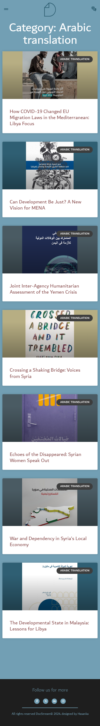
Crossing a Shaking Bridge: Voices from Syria (45, 373)
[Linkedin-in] (54, 701)
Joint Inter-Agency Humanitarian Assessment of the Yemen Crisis (44, 289)
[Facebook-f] (37, 701)
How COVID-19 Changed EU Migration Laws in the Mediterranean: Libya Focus (49, 117)
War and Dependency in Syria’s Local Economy (48, 541)
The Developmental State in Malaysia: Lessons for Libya (49, 626)
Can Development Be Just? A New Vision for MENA (45, 205)
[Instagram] (63, 701)
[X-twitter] (45, 701)
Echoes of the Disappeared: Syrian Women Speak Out (45, 457)
